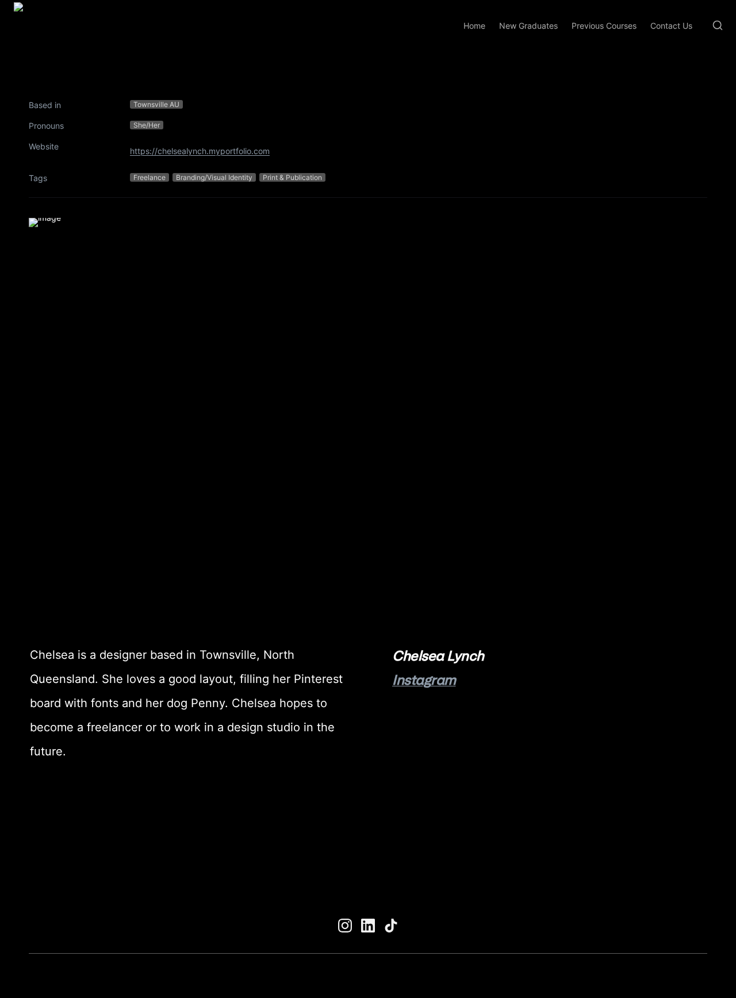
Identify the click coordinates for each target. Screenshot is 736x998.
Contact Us (671, 25)
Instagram (424, 679)
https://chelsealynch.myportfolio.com (200, 151)
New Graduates (528, 25)
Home (474, 25)
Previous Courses (604, 25)
